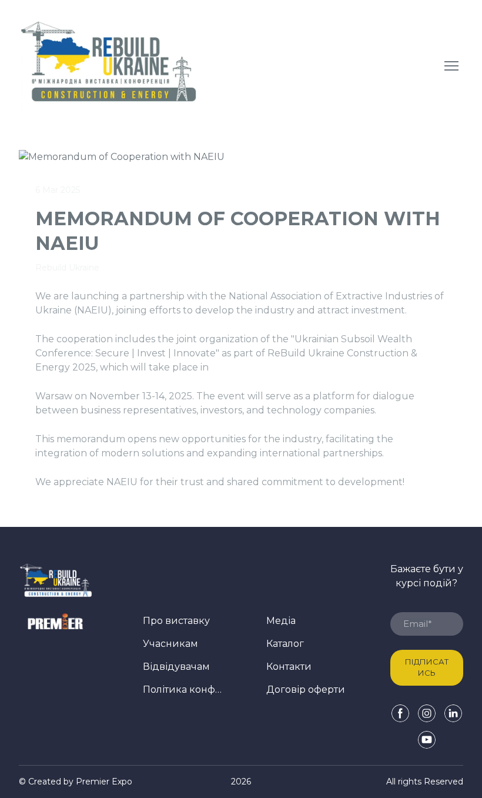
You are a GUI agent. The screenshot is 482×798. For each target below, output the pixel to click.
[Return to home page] (109, 65)
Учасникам (170, 643)
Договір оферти (305, 689)
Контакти (289, 666)
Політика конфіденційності (182, 689)
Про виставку (176, 620)
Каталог (285, 643)
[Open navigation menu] (451, 66)
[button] (400, 713)
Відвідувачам (176, 666)
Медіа (281, 620)
